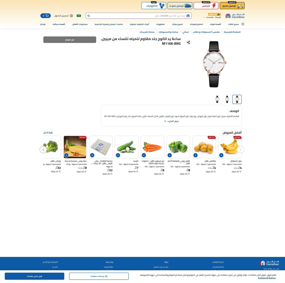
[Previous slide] (243, 146)
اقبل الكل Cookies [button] (34, 276)
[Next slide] (46, 146)
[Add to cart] (221, 155)
